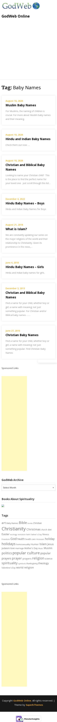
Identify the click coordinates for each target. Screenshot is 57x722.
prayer (17, 558)
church (44, 529)
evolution (22, 534)
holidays (9, 543)
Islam (43, 544)
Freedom (6, 539)
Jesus (50, 544)
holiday (50, 539)
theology (43, 563)
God (13, 538)
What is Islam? (16, 229)
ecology (13, 534)
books (30, 523)
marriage (19, 548)
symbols (22, 563)
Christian (37, 523)
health (21, 539)
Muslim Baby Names (21, 105)
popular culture (26, 552)
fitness (45, 534)
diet (49, 529)
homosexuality (23, 544)
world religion (25, 567)
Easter (6, 534)
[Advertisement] (28, 51)
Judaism (6, 548)
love (12, 548)
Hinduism (40, 539)
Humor (35, 544)
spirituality (10, 563)
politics (7, 553)
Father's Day (36, 534)
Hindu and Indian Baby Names (28, 139)
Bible (23, 522)
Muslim (48, 548)
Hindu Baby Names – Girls (25, 267)
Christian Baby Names (22, 335)
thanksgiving (32, 563)
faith (28, 534)
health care (30, 539)
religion (38, 558)
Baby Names (12, 523)
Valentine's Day (9, 567)
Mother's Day (31, 548)
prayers (27, 558)
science (48, 558)
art (4, 523)
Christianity (14, 529)
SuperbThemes (34, 704)
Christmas (33, 529)
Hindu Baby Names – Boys (25, 203)
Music (40, 548)
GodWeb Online (16, 16)
